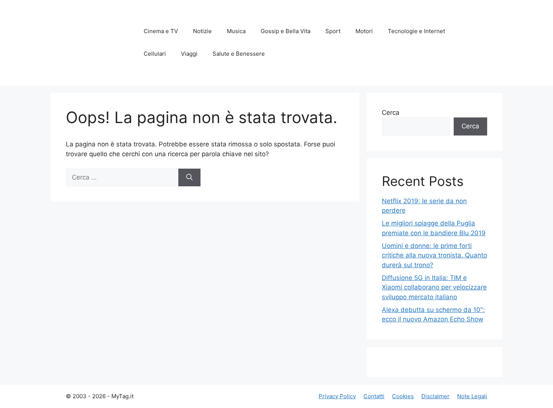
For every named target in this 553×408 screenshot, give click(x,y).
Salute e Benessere (239, 53)
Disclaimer (435, 396)
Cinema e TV (161, 31)
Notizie (202, 31)
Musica (236, 31)
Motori (364, 31)
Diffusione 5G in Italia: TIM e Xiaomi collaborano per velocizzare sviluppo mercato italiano (434, 287)
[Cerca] (189, 178)
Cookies (403, 396)
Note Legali (472, 396)
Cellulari (155, 53)
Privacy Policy (337, 396)
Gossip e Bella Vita (285, 31)
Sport (332, 31)
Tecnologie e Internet (416, 31)
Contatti (373, 396)
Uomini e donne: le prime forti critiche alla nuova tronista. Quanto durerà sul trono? (434, 255)
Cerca (391, 112)
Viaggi (189, 53)
